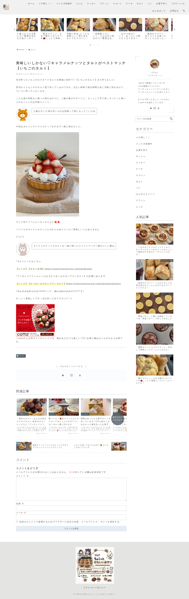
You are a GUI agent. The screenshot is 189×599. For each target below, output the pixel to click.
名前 (20, 503)
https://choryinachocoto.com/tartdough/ (68, 269)
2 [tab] (94, 45)
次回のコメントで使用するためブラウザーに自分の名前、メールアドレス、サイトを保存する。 (70, 522)
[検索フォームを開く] (184, 10)
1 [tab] (90, 45)
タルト (22, 356)
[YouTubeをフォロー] (79, 375)
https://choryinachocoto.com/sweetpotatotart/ (93, 284)
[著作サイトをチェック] (62, 375)
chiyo (154, 72)
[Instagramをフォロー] (71, 375)
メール (21, 513)
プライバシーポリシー (94, 587)
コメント (22, 476)
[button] (171, 118)
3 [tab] (98, 45)
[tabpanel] (29, 29)
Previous (14, 29)
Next (174, 29)
